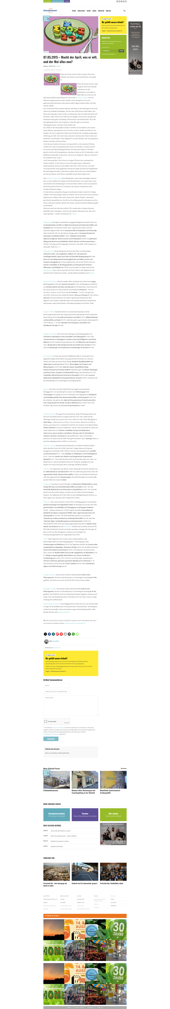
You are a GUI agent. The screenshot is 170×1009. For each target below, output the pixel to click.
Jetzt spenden (50, 514)
